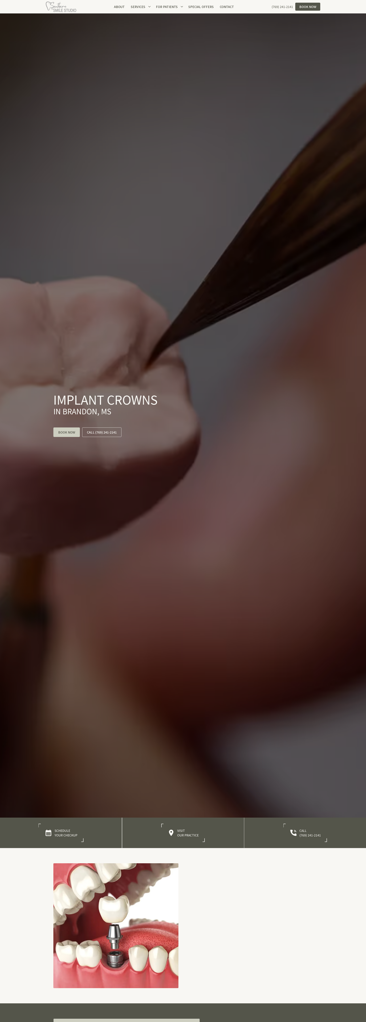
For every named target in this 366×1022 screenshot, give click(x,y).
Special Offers (201, 6)
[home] (61, 6)
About (119, 6)
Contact (227, 6)
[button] (140, 6)
